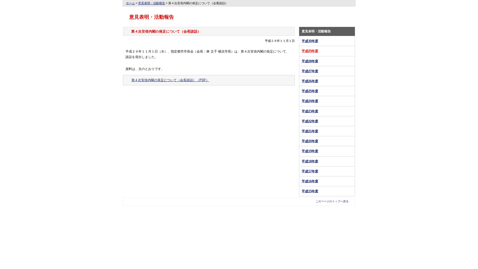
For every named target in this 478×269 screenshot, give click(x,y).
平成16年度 (310, 181)
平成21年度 (310, 131)
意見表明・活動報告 (151, 3)
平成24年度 (310, 101)
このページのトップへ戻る (332, 201)
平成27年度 (310, 71)
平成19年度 (310, 151)
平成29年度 (310, 51)
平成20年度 (310, 141)
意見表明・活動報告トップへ (209, 96)
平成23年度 (310, 111)
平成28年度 (310, 61)
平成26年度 (310, 81)
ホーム (130, 3)
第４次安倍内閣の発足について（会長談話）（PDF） (170, 80)
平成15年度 (310, 191)
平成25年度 (310, 91)
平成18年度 (310, 161)
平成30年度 (310, 41)
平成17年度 (310, 171)
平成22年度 (310, 121)
